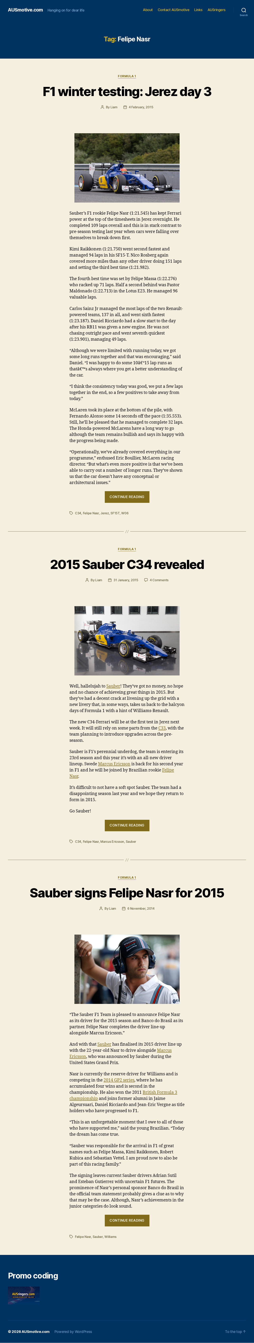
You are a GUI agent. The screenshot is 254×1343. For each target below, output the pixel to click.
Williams (110, 1237)
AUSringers (217, 10)
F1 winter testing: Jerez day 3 (127, 91)
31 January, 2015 (126, 580)
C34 (78, 513)
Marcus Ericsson (114, 764)
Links (198, 10)
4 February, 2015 (141, 107)
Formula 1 (127, 76)
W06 (124, 513)
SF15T (115, 513)
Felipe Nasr (91, 513)
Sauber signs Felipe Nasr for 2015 (127, 892)
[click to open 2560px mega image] (127, 168)
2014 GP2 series (119, 1080)
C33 (162, 728)
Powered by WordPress (73, 1332)
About (148, 10)
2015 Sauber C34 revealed (127, 564)
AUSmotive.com (25, 10)
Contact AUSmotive (174, 10)
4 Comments (159, 580)
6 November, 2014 (141, 908)
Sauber (113, 686)
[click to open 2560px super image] (127, 640)
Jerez (104, 513)
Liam (114, 107)
